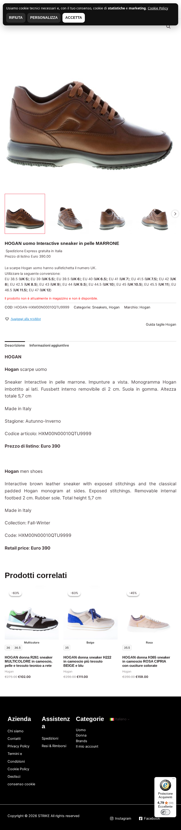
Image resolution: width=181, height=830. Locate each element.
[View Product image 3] (112, 214)
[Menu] (173, 780)
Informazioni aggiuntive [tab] (49, 345)
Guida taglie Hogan (161, 324)
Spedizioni (50, 738)
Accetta (73, 18)
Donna (81, 735)
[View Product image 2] (69, 214)
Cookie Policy (18, 769)
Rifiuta (16, 18)
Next (175, 213)
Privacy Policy (18, 746)
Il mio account (87, 746)
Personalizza (44, 18)
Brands (81, 741)
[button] (168, 26)
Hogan (114, 307)
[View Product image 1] (25, 214)
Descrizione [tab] (15, 345)
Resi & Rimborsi (54, 746)
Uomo (81, 730)
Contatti (14, 739)
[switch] (165, 812)
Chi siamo (16, 731)
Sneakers (99, 307)
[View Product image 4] (156, 214)
